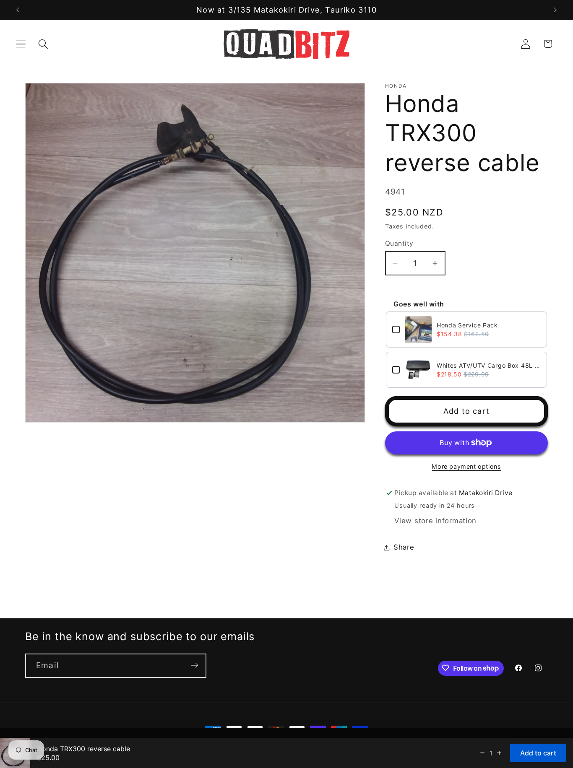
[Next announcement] (555, 10)
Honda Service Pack (467, 325)
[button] (21, 44)
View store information (435, 520)
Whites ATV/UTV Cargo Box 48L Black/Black (489, 365)
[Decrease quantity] (482, 753)
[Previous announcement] (17, 10)
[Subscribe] (194, 665)
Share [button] (403, 547)
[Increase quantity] (499, 753)
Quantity (399, 243)
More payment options (466, 466)
